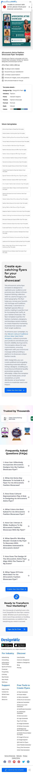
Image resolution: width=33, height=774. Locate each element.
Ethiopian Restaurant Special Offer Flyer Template (15, 219)
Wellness (4, 682)
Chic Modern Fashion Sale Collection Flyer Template (16, 183)
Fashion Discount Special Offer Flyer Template (14, 153)
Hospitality (5, 672)
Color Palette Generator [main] (24, 745)
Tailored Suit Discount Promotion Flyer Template (15, 161)
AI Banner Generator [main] (23, 702)
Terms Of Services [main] (9, 756)
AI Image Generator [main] (23, 723)
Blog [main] (18, 665)
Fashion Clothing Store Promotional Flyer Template (15, 137)
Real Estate (5, 677)
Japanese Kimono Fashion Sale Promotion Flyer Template (14, 252)
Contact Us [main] (5, 692)
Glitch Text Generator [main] (23, 750)
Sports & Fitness (6, 666)
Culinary (4, 674)
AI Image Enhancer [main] (23, 737)
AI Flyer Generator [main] (22, 692)
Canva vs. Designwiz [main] (23, 660)
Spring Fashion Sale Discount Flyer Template (14, 207)
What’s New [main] (5, 694)
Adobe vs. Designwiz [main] (23, 662)
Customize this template (16, 770)
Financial (4, 669)
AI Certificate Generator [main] (24, 709)
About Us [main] (4, 699)
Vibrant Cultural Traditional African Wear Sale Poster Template (16, 336)
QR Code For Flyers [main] (22, 742)
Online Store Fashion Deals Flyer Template (13, 129)
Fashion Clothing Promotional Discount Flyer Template (16, 215)
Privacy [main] (25, 756)
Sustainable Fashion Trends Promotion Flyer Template (16, 227)
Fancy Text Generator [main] (23, 747)
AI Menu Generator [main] (22, 697)
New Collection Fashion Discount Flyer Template (15, 157)
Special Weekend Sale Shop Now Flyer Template (15, 175)
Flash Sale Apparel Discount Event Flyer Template (15, 166)
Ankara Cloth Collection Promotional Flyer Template (16, 237)
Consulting (5, 660)
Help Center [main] (5, 689)
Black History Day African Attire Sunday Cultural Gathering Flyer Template (14, 246)
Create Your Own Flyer (14, 390)
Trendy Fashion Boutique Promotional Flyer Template (16, 141)
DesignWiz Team (18, 90)
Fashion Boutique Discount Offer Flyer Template (14, 149)
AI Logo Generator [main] (22, 718)
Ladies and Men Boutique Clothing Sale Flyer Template (16, 241)
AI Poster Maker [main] (21, 694)
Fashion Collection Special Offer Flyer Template (14, 179)
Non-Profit (5, 679)
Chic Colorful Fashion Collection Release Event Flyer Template (16, 232)
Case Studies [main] (21, 657)
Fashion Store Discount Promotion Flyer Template (15, 203)
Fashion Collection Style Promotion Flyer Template (15, 223)
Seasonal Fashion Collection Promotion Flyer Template (16, 211)
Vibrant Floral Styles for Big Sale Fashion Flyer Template (14, 171)
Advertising (5, 657)
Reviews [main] (4, 697)
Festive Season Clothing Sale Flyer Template (14, 133)
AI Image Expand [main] (22, 739)
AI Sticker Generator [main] (23, 726)
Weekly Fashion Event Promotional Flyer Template (15, 199)
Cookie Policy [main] (16, 758)
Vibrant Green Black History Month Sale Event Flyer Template (15, 188)
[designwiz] (5, 762)
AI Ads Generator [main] (22, 716)
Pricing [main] (19, 667)
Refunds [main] (19, 756)
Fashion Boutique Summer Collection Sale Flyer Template (14, 194)
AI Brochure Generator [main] (23, 699)
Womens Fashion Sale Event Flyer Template (13, 145)
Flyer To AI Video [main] (22, 721)
